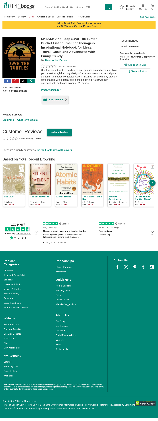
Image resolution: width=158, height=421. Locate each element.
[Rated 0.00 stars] (48, 66)
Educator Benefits (12, 329)
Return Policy (62, 299)
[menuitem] (130, 6)
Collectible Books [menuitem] (65, 16)
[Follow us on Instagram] (152, 267)
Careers (60, 340)
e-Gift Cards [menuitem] (84, 16)
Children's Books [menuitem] (45, 16)
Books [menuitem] (21, 16)
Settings (8, 362)
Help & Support (63, 285)
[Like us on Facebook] (117, 267)
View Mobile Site (12, 347)
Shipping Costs (63, 290)
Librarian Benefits (12, 334)
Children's (8, 120)
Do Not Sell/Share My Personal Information (54, 405)
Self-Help (8, 279)
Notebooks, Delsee (56, 60)
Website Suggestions (66, 304)
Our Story (60, 321)
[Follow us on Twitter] (126, 267)
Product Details (50, 89)
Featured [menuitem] (8, 16)
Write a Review (59, 132)
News (58, 344)
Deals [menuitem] (31, 16)
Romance (8, 298)
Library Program (64, 267)
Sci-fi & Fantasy (11, 293)
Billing (58, 295)
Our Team (60, 330)
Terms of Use (8, 405)
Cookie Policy (82, 405)
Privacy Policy (24, 405)
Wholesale (61, 271)
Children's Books (27, 120)
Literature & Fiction (13, 284)
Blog (6, 343)
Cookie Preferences (101, 405)
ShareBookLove (11, 324)
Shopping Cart (11, 366)
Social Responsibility (66, 335)
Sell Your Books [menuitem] (148, 17)
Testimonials (62, 349)
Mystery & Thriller (12, 289)
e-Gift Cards (10, 338)
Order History (10, 371)
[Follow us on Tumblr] (143, 267)
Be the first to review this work (54, 150)
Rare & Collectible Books (16, 307)
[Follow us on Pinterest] (134, 267)
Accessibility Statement (123, 405)
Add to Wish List (137, 65)
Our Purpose (62, 326)
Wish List (8, 375)
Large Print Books (12, 303)
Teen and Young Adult (14, 275)
